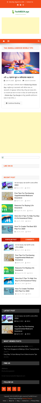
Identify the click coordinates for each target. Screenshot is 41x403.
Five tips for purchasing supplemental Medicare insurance (24, 195)
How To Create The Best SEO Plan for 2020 (26, 228)
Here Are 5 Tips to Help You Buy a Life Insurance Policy (27, 217)
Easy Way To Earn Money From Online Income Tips (20, 354)
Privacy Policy (35, 401)
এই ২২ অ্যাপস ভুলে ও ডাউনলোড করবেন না (18, 77)
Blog (18, 401)
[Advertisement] (20, 25)
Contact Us (29, 2)
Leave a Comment (30, 80)
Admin (19, 80)
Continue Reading (14, 103)
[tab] (11, 240)
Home (4, 401)
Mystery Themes (27, 398)
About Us (11, 401)
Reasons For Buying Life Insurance (24, 206)
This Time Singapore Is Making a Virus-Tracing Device (21, 349)
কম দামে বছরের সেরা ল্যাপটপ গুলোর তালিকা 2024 (26, 184)
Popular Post (11, 239)
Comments (29, 239)
